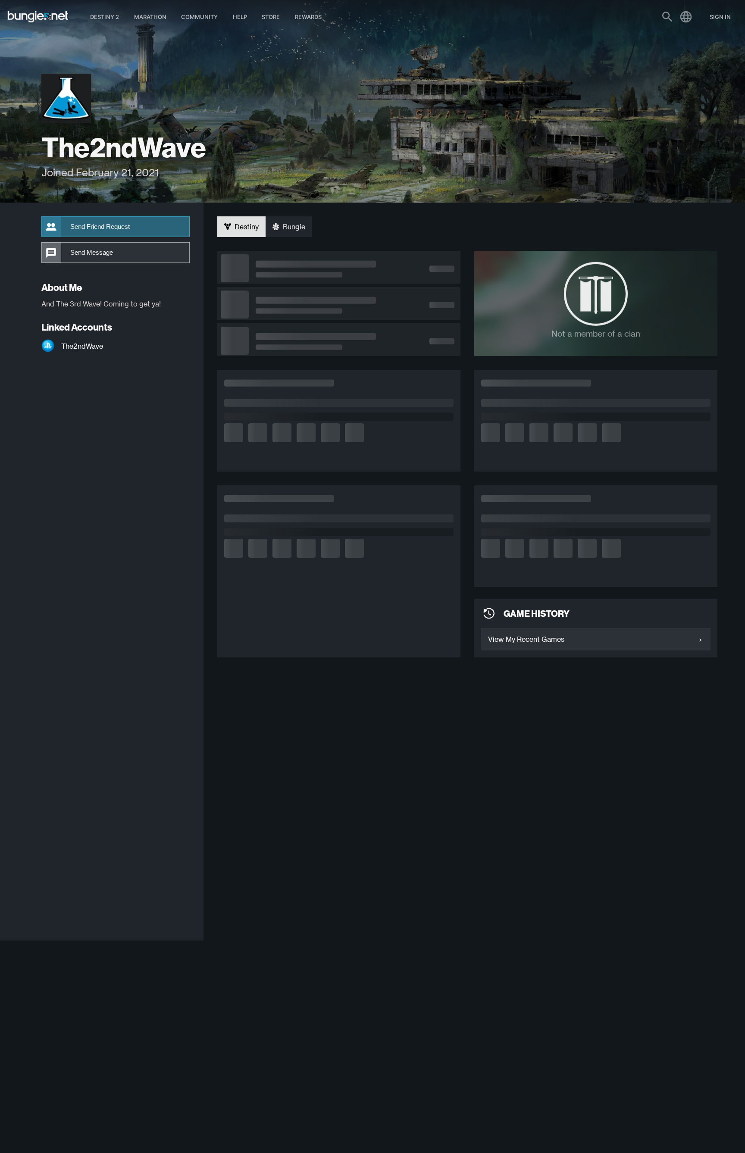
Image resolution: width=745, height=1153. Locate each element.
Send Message (91, 252)
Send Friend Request (100, 226)
